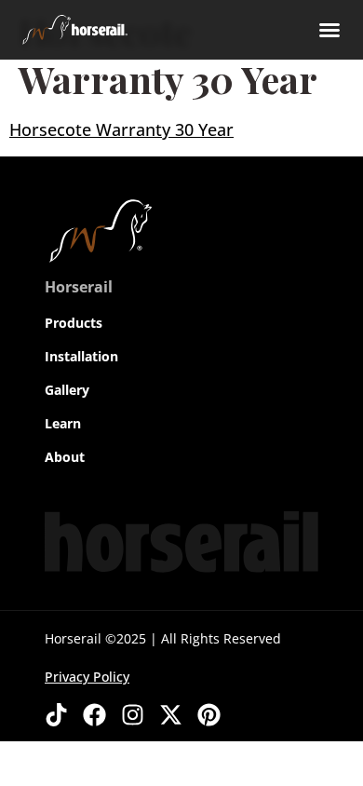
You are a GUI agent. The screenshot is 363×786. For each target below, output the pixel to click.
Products (73, 323)
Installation (81, 356)
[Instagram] (132, 714)
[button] (329, 30)
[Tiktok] (56, 714)
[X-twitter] (170, 714)
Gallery (67, 390)
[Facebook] (94, 714)
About (65, 457)
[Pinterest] (209, 714)
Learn (63, 423)
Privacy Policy (87, 676)
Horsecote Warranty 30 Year (121, 129)
